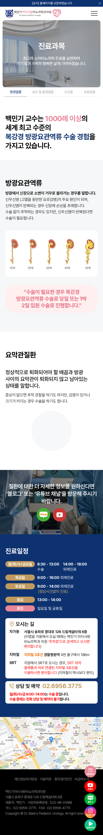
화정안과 (26, 824)
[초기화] (99, 748)
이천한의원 (12, 824)
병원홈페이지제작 (16, 819)
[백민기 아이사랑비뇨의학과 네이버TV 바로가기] (90, 825)
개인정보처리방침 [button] (25, 779)
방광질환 (15, 92)
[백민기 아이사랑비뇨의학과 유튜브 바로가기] (90, 786)
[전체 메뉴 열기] (91, 13)
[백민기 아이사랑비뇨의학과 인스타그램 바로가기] (90, 812)
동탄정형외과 (71, 819)
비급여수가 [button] (82, 779)
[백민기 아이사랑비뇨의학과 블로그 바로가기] (90, 799)
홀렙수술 (38, 824)
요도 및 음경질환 (43, 92)
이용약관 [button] (45, 779)
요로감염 (89, 92)
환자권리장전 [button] (63, 779)
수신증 (68, 92)
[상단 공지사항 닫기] (100, 3)
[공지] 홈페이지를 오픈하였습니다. (52, 3)
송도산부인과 (36, 819)
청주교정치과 (54, 819)
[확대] (99, 738)
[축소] (99, 742)
